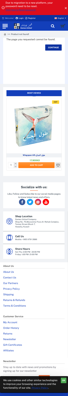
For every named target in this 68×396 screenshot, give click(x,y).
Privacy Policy (40, 387)
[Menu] (5, 26)
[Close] (66, 8)
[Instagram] (38, 202)
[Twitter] (30, 202)
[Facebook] (22, 202)
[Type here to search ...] (52, 26)
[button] (36, 165)
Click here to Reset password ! (21, 10)
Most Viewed (34, 93)
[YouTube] (46, 202)
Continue (53, 47)
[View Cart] (63, 26)
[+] (15, 163)
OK (63, 380)
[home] (5, 34)
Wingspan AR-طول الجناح (34, 155)
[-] (15, 166)
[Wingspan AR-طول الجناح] (34, 125)
